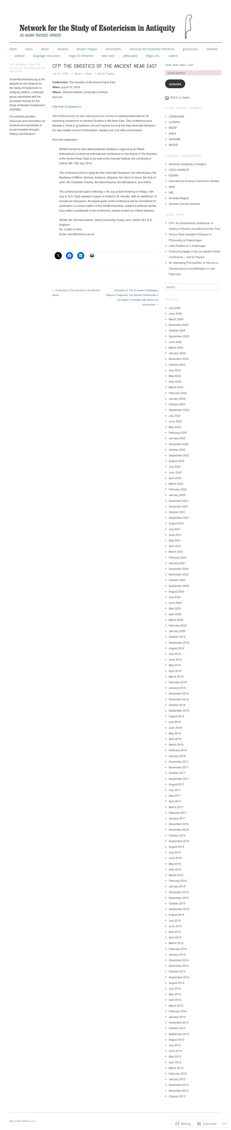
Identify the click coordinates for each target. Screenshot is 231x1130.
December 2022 (179, 444)
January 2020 (177, 631)
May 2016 (175, 864)
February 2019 (178, 682)
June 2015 (175, 926)
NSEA (172, 133)
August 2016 (176, 846)
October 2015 (177, 903)
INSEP (173, 127)
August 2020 (176, 591)
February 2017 (178, 812)
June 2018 (175, 727)
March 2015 (176, 943)
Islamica (212, 49)
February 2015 (178, 949)
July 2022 (175, 466)
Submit (173, 56)
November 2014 (179, 966)
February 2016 (178, 880)
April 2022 (175, 478)
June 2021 (175, 535)
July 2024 (175, 370)
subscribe (175, 84)
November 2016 (179, 829)
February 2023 (178, 432)
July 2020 (175, 597)
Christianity (113, 49)
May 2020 (175, 608)
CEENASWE (176, 116)
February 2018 (178, 750)
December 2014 (179, 960)
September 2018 (179, 710)
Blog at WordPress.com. (22, 1121)
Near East (108, 56)
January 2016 (177, 886)
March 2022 (176, 483)
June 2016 (175, 858)
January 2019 (177, 688)
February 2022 (178, 489)
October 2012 (177, 1096)
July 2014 (175, 988)
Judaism (19, 56)
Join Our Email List (179, 65)
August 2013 (176, 1039)
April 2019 (175, 671)
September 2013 (179, 1034)
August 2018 (176, 716)
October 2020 (177, 580)
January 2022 (177, 495)
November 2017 (179, 767)
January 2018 (177, 756)
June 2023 (175, 421)
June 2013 (175, 1051)
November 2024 (179, 359)
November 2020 (179, 574)
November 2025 (179, 325)
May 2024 (175, 376)
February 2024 (178, 393)
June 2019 (175, 659)
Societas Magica (179, 198)
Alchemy (62, 49)
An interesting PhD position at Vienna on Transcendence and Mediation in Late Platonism (193, 268)
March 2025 (176, 347)
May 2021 (175, 540)
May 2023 (175, 427)
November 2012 (179, 1090)
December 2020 (179, 569)
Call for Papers (105, 73)
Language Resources (46, 56)
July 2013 (175, 1045)
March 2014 (176, 1005)
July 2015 (175, 920)
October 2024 (177, 364)
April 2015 (175, 937)
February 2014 (178, 1011)
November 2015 (179, 898)
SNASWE (174, 139)
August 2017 (176, 784)
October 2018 (177, 705)
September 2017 (179, 778)
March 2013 (176, 1068)
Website (57, 97)
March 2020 (176, 620)
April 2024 (175, 381)
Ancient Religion (86, 49)
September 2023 (179, 410)
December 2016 (179, 824)
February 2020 (178, 625)
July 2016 (175, 852)
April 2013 (175, 1062)
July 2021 (175, 529)
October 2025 (177, 330)
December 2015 (179, 892)
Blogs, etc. (153, 56)
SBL (171, 192)
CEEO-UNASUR (179, 169)
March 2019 (176, 676)
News (29, 49)
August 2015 (176, 914)
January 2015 (177, 954)
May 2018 (175, 733)
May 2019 (175, 665)
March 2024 (176, 387)
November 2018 (179, 699)
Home (13, 49)
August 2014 (176, 983)
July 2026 (175, 308)
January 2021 (177, 563)
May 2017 (175, 795)
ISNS (172, 187)
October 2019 (177, 636)
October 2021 (177, 512)
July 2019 (175, 654)
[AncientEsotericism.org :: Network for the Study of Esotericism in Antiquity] (115, 27)
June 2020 (175, 602)
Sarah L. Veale (83, 73)
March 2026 (176, 319)
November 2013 (179, 1022)
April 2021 (175, 546)
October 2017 (177, 773)
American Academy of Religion (188, 164)
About (45, 49)
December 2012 (179, 1085)
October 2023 (177, 404)
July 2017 (175, 790)
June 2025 (175, 342)
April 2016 (175, 869)
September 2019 (179, 642)
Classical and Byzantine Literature (151, 49)
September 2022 (179, 455)
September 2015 (179, 909)
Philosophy (130, 56)
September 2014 (179, 977)
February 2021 (178, 557)
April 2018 (175, 739)
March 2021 (176, 551)
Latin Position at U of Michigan (187, 246)
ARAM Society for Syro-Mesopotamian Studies (86, 116)
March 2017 (176, 807)
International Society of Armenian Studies (194, 181)
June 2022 (175, 472)
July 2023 (175, 415)
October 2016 (177, 835)
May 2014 (175, 994)
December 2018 (179, 693)
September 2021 (179, 517)
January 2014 (177, 1017)
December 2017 (179, 761)
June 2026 (175, 313)
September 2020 (179, 586)
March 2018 (176, 744)
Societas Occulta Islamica (184, 203)
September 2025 (179, 336)
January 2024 (177, 398)
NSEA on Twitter (180, 97)
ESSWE (173, 175)
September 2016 (179, 841)
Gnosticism (190, 49)
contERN (174, 122)
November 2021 (179, 506)
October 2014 (177, 971)
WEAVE (173, 145)
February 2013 (178, 1073)
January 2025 (177, 353)
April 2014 (175, 999)
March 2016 (176, 875)
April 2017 (175, 801)
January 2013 (177, 1079)
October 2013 (177, 1028)
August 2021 (176, 523)
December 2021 (179, 501)
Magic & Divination (81, 56)
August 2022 (176, 461)
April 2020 (175, 614)
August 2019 (176, 648)
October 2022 (177, 449)
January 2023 (177, 438)
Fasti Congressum (69, 106)
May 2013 (175, 1056)
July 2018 (175, 722)
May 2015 (175, 932)
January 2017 (177, 818)
